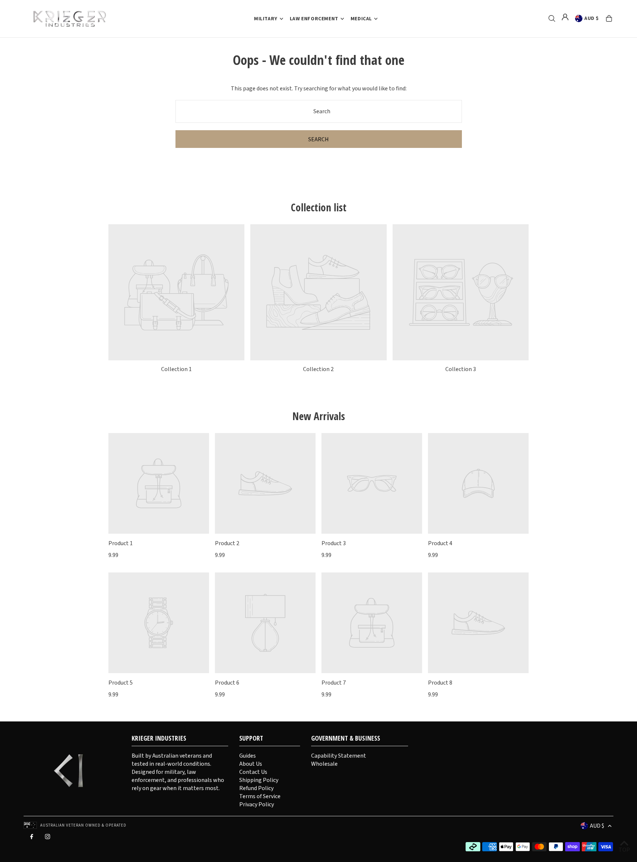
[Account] (565, 17)
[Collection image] (176, 292)
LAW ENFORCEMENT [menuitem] (314, 18)
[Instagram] (47, 838)
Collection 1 (176, 369)
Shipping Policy (258, 780)
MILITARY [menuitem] (266, 18)
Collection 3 (460, 369)
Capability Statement (338, 756)
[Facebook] (31, 838)
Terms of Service (260, 796)
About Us (250, 764)
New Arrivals (318, 416)
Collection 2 (318, 369)
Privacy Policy (256, 804)
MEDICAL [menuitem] (361, 18)
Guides (247, 756)
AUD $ (591, 18)
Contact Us (253, 772)
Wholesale (324, 764)
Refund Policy (256, 788)
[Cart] (609, 18)
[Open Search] (552, 18)
